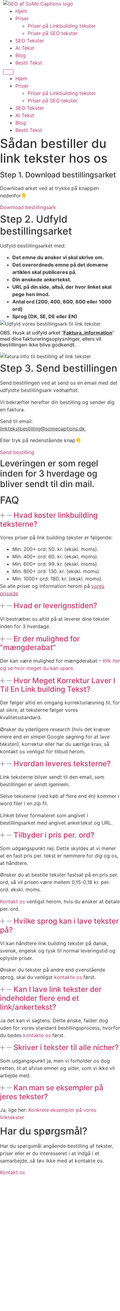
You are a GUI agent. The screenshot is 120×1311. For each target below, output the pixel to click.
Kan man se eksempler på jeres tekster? (51, 1092)
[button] (60, 520)
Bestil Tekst (28, 63)
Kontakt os (12, 901)
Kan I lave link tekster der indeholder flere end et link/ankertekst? (51, 998)
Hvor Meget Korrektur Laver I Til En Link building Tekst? (57, 685)
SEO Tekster (29, 41)
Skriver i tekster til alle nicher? (66, 1047)
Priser (22, 18)
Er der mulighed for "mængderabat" (40, 643)
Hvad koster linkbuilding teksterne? (49, 520)
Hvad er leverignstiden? (55, 605)
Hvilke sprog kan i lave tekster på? (59, 925)
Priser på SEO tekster (53, 33)
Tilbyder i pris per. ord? (54, 834)
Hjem (21, 11)
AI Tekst (24, 48)
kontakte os (68, 977)
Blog (20, 55)
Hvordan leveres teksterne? (62, 763)
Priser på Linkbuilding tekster (62, 26)
